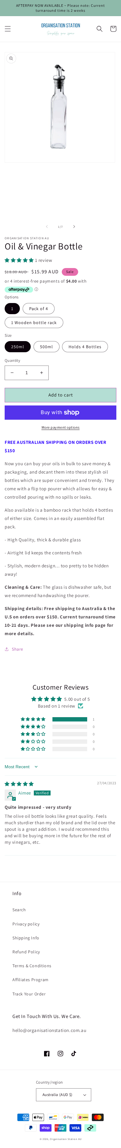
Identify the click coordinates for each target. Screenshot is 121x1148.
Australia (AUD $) (58, 1094)
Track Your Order (29, 994)
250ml (17, 346)
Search (19, 909)
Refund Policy (26, 952)
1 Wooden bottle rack (34, 322)
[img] (19, 784)
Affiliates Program (30, 979)
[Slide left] (47, 226)
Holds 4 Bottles (85, 346)
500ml (46, 346)
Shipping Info (25, 938)
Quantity (12, 360)
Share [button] (17, 649)
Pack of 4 (38, 308)
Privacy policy (25, 924)
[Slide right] (74, 226)
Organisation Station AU (65, 1139)
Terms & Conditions (32, 965)
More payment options (61, 427)
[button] (8, 29)
